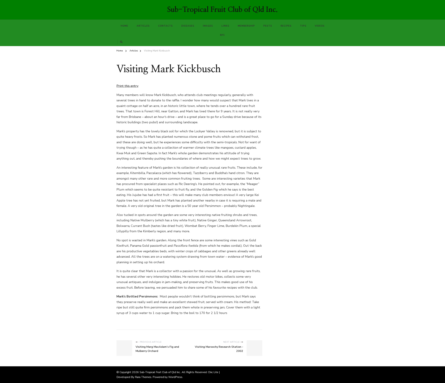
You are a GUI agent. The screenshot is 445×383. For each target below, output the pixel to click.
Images (208, 25)
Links (225, 25)
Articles (143, 25)
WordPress (175, 377)
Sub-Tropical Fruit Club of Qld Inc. (222, 9)
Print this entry (127, 86)
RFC (222, 35)
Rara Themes (143, 377)
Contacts (165, 25)
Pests (267, 25)
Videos (320, 25)
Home (124, 25)
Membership (246, 25)
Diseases (187, 25)
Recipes (286, 25)
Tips (303, 25)
